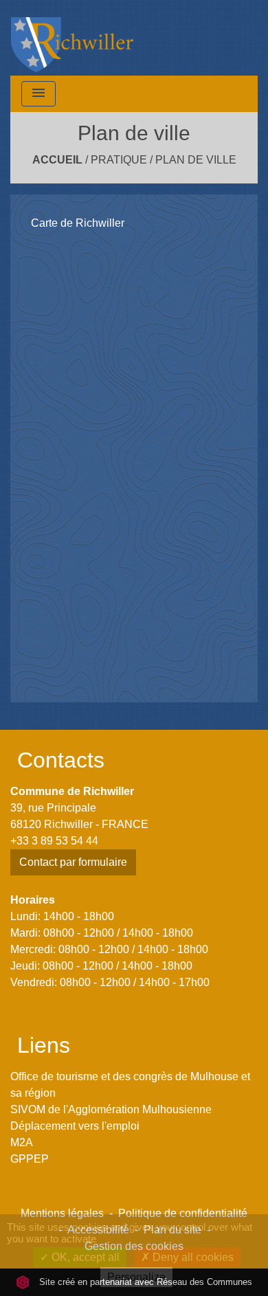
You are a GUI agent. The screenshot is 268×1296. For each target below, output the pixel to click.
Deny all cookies (192, 1257)
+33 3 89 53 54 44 (54, 841)
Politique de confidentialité (182, 1213)
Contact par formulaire (73, 862)
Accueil (57, 160)
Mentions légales (62, 1213)
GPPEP (29, 1159)
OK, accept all (84, 1257)
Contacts (60, 760)
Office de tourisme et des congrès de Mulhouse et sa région (130, 1085)
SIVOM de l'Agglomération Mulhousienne (111, 1109)
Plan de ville (195, 160)
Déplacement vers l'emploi (74, 1126)
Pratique (119, 160)
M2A (21, 1142)
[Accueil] (72, 38)
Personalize (136, 1277)
